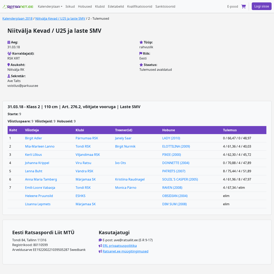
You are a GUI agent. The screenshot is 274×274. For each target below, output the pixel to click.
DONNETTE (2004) (175, 163)
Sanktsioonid (165, 6)
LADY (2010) (171, 138)
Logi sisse (261, 6)
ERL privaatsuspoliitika (120, 245)
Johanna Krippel (37, 163)
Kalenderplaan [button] (49, 6)
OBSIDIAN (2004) (175, 196)
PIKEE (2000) (171, 154)
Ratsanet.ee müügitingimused (125, 251)
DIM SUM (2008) (174, 204)
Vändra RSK (84, 171)
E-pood (232, 6)
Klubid (100, 6)
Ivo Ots (120, 163)
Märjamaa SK (86, 179)
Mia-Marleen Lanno (40, 146)
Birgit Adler (33, 138)
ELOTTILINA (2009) (176, 146)
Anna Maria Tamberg (41, 179)
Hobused (85, 6)
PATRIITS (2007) (173, 171)
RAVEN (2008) (172, 187)
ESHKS (80, 196)
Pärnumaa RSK (87, 138)
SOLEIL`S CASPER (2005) (180, 179)
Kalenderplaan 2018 (17, 18)
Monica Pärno (125, 187)
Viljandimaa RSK (88, 154)
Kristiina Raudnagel (130, 179)
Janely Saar (123, 138)
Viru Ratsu (83, 163)
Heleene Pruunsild (39, 196)
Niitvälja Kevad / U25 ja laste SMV (60, 18)
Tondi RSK (83, 146)
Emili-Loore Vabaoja (40, 187)
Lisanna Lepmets (38, 204)
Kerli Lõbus (33, 154)
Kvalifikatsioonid (139, 6)
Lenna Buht (33, 171)
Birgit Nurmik (125, 146)
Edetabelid (116, 6)
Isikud (70, 6)
